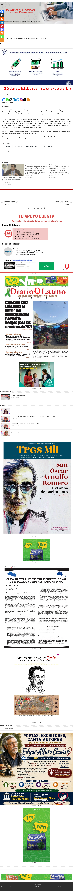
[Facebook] (3, 98)
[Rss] (28, 208)
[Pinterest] (2, 26)
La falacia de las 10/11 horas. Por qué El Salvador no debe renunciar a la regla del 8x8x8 (33, 416)
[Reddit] (2, 19)
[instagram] (41, 208)
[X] (10, 98)
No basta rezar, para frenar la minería (20, 430)
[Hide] (0, 43)
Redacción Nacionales (9, 92)
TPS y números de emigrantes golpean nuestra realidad (25, 423)
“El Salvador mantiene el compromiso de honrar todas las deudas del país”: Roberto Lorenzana (12, 179)
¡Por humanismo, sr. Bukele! (18, 395)
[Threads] (24, 98)
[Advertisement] (36, 30)
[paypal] (44, 208)
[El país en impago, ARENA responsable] (60, 171)
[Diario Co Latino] (36, 13)
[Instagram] (21, 98)
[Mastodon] (2, 29)
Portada (37, 92)
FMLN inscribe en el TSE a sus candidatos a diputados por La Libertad (61, 202)
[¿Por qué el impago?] (37, 171)
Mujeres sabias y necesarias (18, 409)
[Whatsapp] (7, 98)
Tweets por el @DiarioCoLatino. (9, 728)
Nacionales (13, 38)
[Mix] (2, 33)
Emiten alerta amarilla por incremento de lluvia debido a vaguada (12, 202)
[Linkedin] (14, 98)
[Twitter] (17, 98)
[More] (28, 98)
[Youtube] (38, 208)
